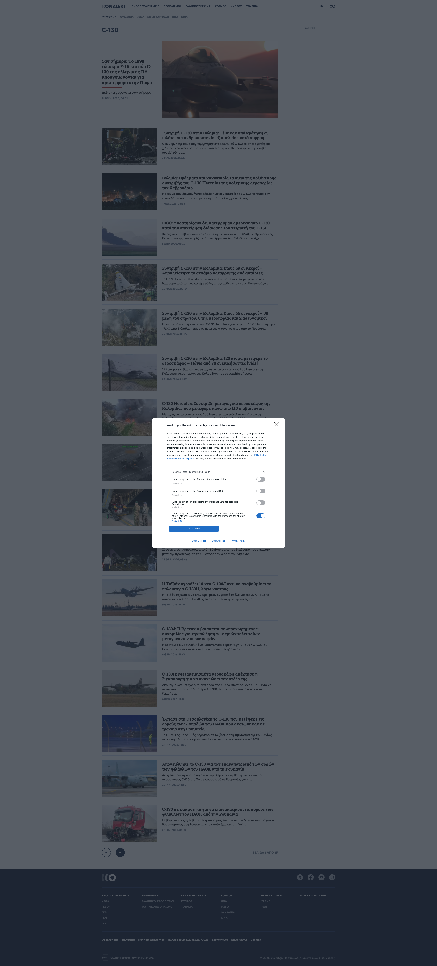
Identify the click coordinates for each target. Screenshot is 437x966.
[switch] (260, 479)
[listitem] (218, 472)
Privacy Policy (237, 540)
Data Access (218, 540)
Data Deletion (199, 540)
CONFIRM (194, 528)
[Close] (277, 425)
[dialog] (218, 483)
